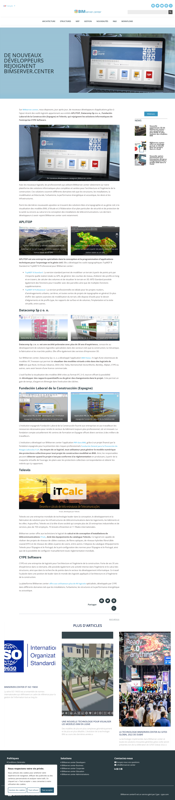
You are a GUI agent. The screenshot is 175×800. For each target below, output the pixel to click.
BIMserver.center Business (72, 765)
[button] (101, 600)
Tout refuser (33, 790)
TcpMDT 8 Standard (34, 272)
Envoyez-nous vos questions (127, 762)
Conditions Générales (16, 762)
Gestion (88, 21)
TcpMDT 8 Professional (35, 290)
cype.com (165, 794)
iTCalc (43, 537)
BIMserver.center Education (73, 771)
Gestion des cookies (17, 790)
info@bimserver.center (126, 765)
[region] (31, 780)
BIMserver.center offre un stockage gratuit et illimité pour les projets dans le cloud (157, 145)
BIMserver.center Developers (73, 762)
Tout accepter (47, 790)
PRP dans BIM (80, 442)
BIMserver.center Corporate (73, 768)
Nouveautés (102, 21)
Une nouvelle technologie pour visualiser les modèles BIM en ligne (86, 723)
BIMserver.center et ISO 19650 (21, 687)
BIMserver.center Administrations (75, 774)
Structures (65, 21)
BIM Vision (86, 358)
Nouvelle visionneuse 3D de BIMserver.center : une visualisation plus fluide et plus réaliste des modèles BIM (158, 131)
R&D (115, 21)
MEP (77, 21)
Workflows (127, 21)
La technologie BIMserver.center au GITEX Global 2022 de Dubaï (143, 733)
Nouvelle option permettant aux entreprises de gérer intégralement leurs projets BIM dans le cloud (158, 160)
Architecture (48, 21)
